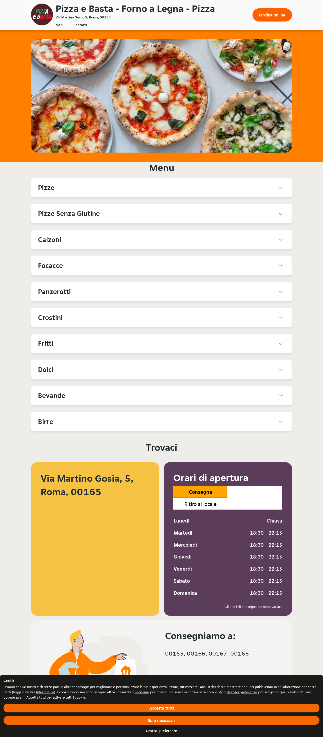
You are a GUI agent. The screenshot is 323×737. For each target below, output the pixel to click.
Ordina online (272, 15)
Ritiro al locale (200, 504)
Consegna (200, 491)
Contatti (80, 25)
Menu (60, 25)
